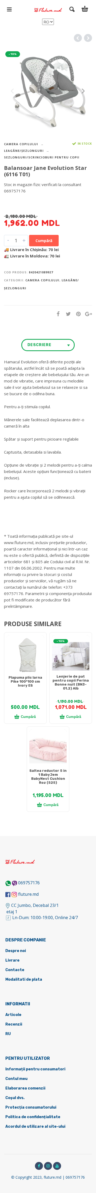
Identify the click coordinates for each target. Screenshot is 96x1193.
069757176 (29, 883)
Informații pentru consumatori (35, 1069)
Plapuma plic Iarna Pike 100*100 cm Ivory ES (25, 681)
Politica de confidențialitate (32, 1117)
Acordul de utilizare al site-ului (35, 1126)
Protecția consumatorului (30, 1107)
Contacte (14, 970)
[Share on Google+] (87, 314)
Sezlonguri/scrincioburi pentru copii (41, 157)
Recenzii (13, 1024)
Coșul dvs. (15, 1098)
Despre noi (15, 951)
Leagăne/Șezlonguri (24, 151)
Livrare (12, 960)
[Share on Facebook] (56, 314)
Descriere (39, 345)
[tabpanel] (25, 656)
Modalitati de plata (23, 979)
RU (8, 1034)
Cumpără (43, 240)
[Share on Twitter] (67, 314)
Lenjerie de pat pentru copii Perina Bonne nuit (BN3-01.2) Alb (71, 682)
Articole (13, 1015)
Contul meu (16, 1078)
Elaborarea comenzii (25, 1088)
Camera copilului (21, 144)
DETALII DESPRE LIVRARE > (30, 201)
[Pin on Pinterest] (77, 314)
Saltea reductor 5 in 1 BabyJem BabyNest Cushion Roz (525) (48, 777)
